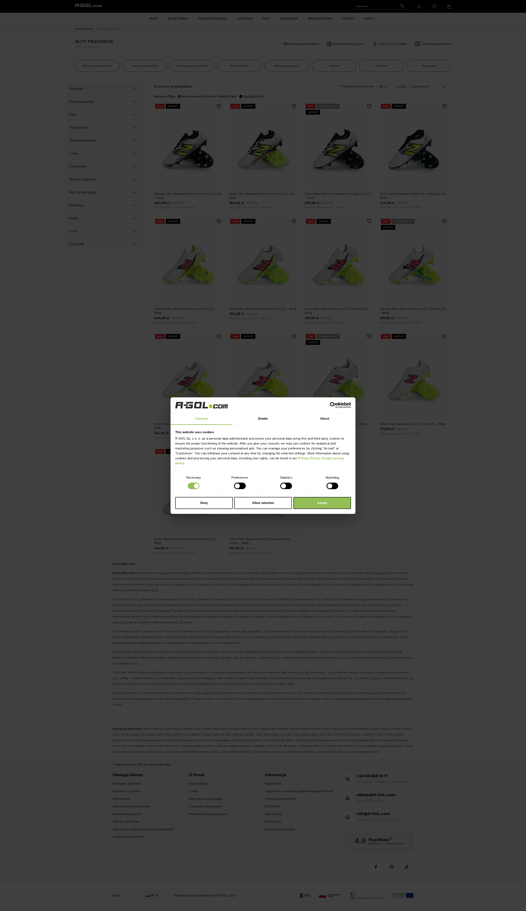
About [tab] (324, 418)
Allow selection (263, 503)
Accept (322, 503)
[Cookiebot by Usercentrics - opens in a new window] (333, 405)
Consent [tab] (201, 418)
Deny (204, 503)
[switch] (240, 486)
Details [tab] (263, 418)
